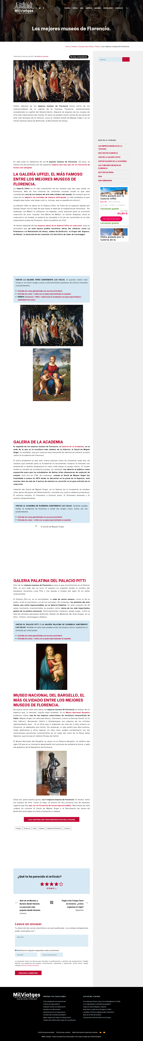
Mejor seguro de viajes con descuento (57, 1017)
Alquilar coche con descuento (54, 1006)
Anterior (30, 906)
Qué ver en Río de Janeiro (92, 1014)
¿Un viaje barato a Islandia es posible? (97, 1004)
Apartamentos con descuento (54, 1012)
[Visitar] (36, 8)
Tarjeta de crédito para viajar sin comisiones (59, 1020)
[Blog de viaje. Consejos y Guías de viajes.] (23, 8)
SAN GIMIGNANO (105, 180)
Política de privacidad (30, 965)
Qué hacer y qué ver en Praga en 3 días (97, 1009)
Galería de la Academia (73, 446)
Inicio (67, 46)
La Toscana (44, 56)
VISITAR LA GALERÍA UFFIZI (109, 157)
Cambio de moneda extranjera (54, 1014)
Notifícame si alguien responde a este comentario (37, 950)
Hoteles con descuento (51, 1009)
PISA (100, 176)
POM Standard (96, 1036)
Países (74, 46)
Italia (97, 46)
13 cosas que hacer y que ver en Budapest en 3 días (101, 1001)
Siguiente (73, 905)
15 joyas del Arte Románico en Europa (97, 1017)
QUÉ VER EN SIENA (106, 172)
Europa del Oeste (86, 46)
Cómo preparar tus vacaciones (54, 1001)
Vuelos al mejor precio (51, 1004)
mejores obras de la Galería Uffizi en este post (60, 225)
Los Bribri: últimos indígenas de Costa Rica (98, 1012)
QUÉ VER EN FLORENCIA (108, 153)
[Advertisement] (51, 142)
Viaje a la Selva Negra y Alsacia (94, 1006)
